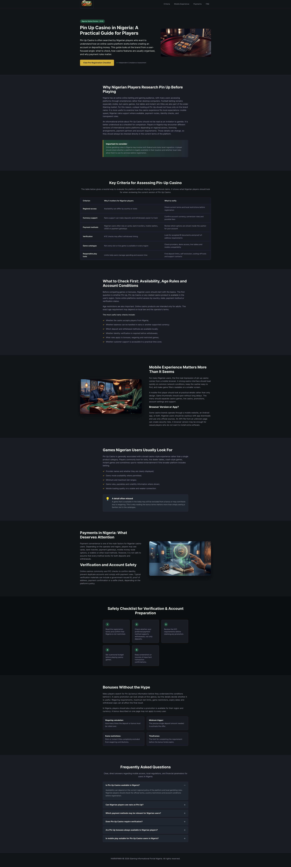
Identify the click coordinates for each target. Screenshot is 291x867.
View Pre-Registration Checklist (97, 63)
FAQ (207, 4)
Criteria (167, 4)
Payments (197, 4)
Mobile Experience (181, 4)
